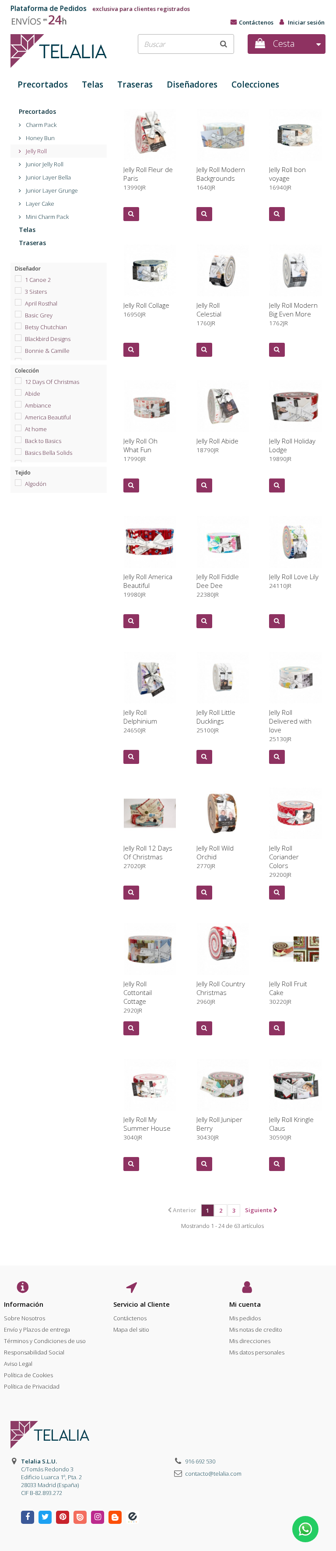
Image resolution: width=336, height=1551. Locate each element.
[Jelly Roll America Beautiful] (150, 542)
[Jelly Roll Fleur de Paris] (150, 135)
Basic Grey (38, 315)
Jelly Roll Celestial (208, 314)
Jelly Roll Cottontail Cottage (137, 996)
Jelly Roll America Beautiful (147, 585)
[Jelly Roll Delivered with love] (296, 678)
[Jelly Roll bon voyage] (296, 135)
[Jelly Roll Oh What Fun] (150, 406)
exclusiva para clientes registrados (100, 9)
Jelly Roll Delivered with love (290, 725)
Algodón (35, 484)
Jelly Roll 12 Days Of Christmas (147, 857)
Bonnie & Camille (47, 351)
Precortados (43, 84)
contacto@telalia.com (213, 1473)
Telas (92, 84)
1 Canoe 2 (38, 280)
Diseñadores (192, 84)
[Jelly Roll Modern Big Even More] (296, 271)
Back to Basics (43, 441)
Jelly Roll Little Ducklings (215, 721)
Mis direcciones (249, 1341)
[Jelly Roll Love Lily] (296, 542)
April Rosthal (41, 303)
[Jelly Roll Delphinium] (150, 678)
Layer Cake (39, 204)
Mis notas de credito (255, 1329)
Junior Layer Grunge (51, 190)
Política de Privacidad (32, 1386)
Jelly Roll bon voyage (287, 178)
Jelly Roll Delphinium (140, 721)
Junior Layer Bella (47, 177)
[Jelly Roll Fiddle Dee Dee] (223, 542)
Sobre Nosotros (24, 1318)
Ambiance (38, 405)
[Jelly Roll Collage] (150, 271)
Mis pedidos (245, 1318)
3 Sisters (36, 291)
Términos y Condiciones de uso (45, 1341)
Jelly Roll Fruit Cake (288, 992)
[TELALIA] (58, 51)
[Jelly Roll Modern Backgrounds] (223, 135)
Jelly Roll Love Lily (293, 581)
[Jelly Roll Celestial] (223, 271)
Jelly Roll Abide (217, 445)
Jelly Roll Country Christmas (220, 992)
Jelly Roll (35, 151)
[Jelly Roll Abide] (223, 406)
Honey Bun (39, 138)
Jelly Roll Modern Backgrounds (220, 178)
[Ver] (131, 214)
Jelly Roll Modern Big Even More (293, 314)
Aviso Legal (18, 1364)
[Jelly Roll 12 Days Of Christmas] (150, 814)
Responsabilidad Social (34, 1352)
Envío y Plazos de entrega (37, 1329)
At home (36, 429)
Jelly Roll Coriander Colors (284, 861)
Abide (32, 393)
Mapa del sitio (131, 1329)
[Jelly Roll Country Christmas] (223, 949)
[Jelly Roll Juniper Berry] (223, 1085)
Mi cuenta (245, 1304)
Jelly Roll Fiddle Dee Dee (217, 585)
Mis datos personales (256, 1352)
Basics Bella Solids (48, 453)
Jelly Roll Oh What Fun (140, 449)
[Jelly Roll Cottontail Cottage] (150, 949)
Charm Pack (40, 125)
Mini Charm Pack (46, 217)
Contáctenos (256, 22)
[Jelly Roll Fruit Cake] (296, 949)
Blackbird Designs (47, 339)
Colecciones (255, 84)
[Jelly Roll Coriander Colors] (296, 814)
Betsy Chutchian (46, 327)
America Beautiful (48, 417)
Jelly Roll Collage (146, 309)
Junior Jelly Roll (43, 164)
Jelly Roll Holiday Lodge (292, 449)
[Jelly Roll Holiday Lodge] (296, 406)
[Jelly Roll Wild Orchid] (223, 814)
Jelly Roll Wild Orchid (215, 857)
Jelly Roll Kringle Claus (291, 1128)
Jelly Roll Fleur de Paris (148, 178)
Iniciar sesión (306, 22)
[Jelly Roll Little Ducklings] (223, 678)
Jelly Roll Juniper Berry (219, 1128)
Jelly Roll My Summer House (147, 1128)
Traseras (135, 84)
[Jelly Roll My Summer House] (150, 1085)
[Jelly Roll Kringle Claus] (296, 1085)
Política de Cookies (28, 1375)
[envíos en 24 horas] (42, 18)
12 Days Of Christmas (52, 382)
